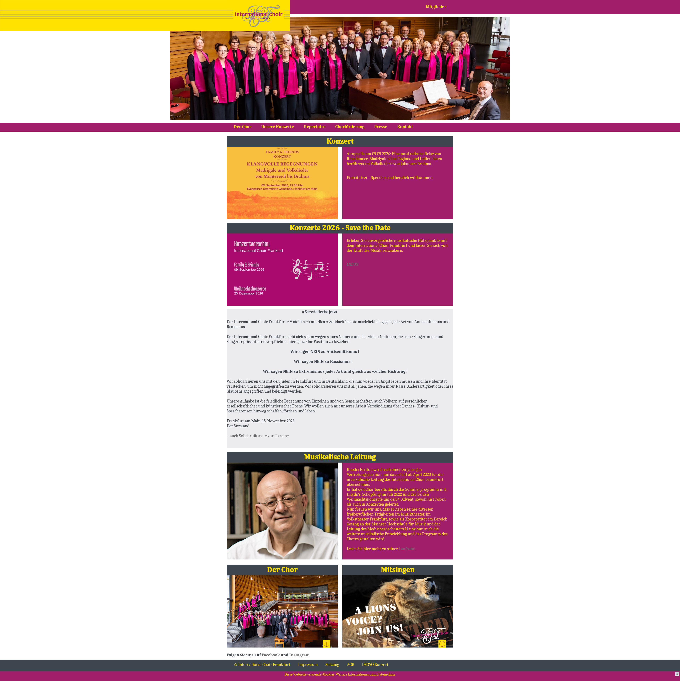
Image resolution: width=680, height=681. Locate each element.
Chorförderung (349, 127)
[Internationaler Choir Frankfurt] (258, 15)
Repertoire (314, 127)
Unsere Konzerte (277, 127)
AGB (350, 664)
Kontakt (405, 127)
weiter (326, 644)
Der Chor (242, 127)
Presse (380, 127)
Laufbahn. (407, 548)
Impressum (308, 664)
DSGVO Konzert (375, 664)
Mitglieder (436, 7)
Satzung (332, 664)
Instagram (299, 654)
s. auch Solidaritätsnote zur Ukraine (258, 435)
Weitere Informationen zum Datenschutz (365, 674)
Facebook (271, 654)
